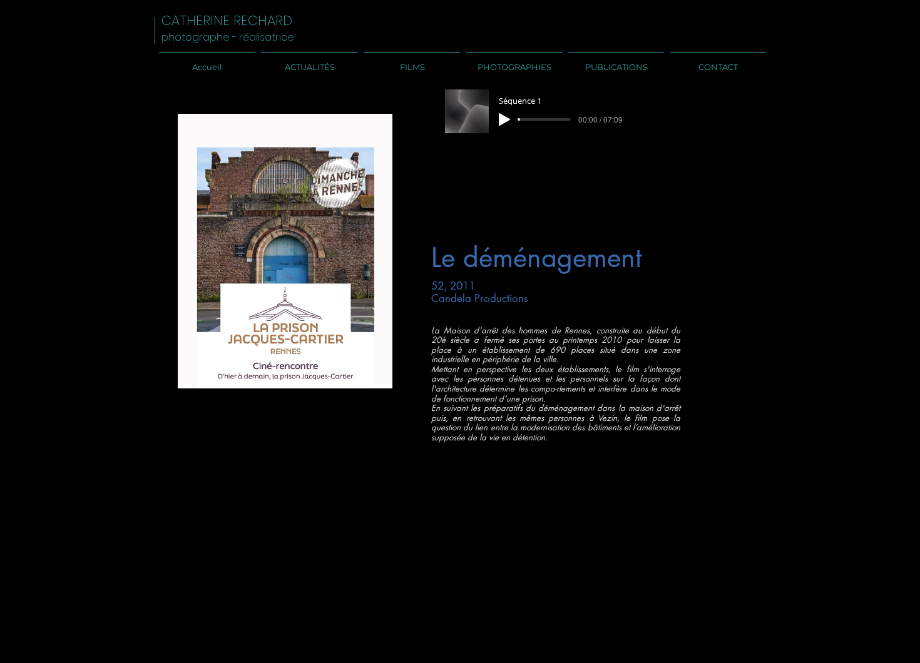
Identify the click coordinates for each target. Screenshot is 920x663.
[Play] (504, 119)
